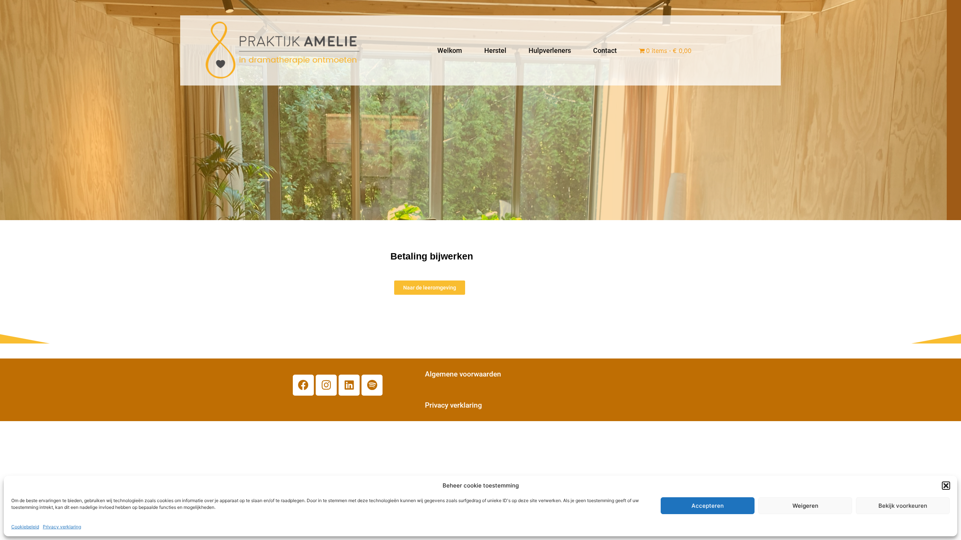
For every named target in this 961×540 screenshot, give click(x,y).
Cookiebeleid (25, 527)
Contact (605, 50)
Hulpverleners (550, 50)
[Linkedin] (349, 385)
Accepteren (707, 505)
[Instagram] (326, 385)
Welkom (449, 50)
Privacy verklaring (62, 527)
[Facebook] (303, 385)
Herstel (495, 50)
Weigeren (805, 505)
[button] (946, 485)
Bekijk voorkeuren (902, 505)
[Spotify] (372, 385)
